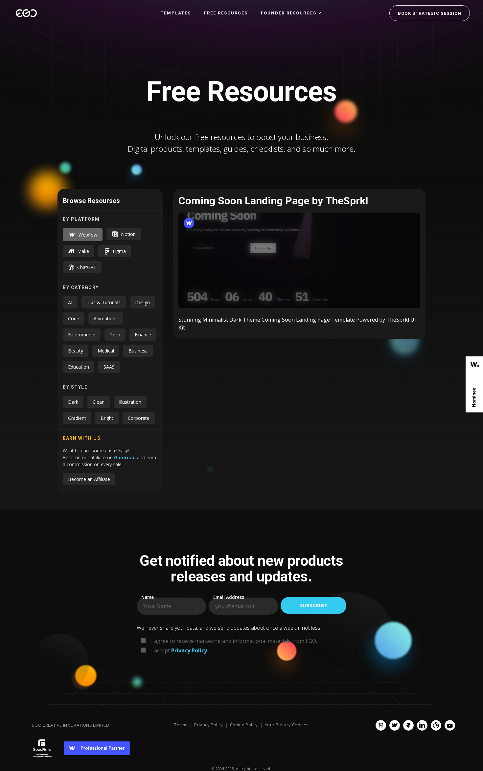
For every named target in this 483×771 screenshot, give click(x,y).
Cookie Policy (244, 725)
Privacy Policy (208, 725)
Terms (180, 725)
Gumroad (125, 457)
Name (147, 597)
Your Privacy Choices (287, 725)
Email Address (228, 597)
